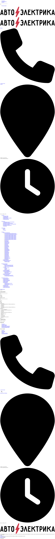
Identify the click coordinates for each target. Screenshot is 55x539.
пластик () (3, 315)
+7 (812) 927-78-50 (2, 83)
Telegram (1, 84)
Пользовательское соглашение (6, 326)
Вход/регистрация (4, 5)
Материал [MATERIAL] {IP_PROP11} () (6, 312)
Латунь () (2, 311)
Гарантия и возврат (4, 325)
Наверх (1, 535)
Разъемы (3, 332)
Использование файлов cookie (5, 327)
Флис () (2, 317)
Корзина (1, 537)
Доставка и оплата (4, 1)
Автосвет (3, 330)
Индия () (2, 305)
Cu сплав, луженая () (4, 309)
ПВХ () (2, 314)
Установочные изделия (5, 333)
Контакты (3, 2)
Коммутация (3, 331)
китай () (2, 306)
